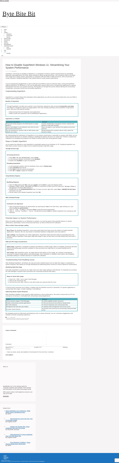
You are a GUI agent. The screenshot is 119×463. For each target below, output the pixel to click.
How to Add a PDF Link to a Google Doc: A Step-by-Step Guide (17, 318)
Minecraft (9, 34)
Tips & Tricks (12, 317)
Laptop (5, 41)
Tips (5, 51)
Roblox (8, 36)
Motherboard (7, 44)
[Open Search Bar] (2, 55)
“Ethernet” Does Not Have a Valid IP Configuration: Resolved (17, 319)
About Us (5, 455)
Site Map (5, 458)
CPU (5, 31)
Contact (5, 456)
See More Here (41, 461)
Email (36, 347)
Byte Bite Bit (18, 13)
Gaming (6, 32)
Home (5, 29)
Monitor (6, 42)
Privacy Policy (6, 457)
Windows (9, 48)
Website (65, 347)
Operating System (8, 45)
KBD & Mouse (7, 39)
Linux (8, 47)
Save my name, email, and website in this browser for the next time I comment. (30, 352)
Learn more (5, 396)
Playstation (9, 35)
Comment (8, 344)
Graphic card (7, 38)
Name (7, 347)
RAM (5, 50)
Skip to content (4, 0)
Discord (8, 53)
